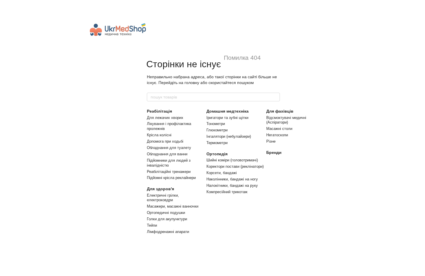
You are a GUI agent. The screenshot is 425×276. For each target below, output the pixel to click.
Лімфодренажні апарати (168, 232)
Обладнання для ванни (167, 154)
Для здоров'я (160, 189)
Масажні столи (279, 128)
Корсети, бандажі (221, 173)
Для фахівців (279, 111)
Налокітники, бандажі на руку (232, 185)
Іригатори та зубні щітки (227, 117)
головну (191, 82)
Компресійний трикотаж (226, 192)
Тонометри (215, 124)
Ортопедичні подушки (166, 212)
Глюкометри (217, 130)
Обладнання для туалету (169, 148)
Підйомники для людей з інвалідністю (169, 162)
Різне (271, 141)
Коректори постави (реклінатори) (235, 166)
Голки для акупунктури (167, 219)
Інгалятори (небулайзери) (228, 136)
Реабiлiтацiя (159, 111)
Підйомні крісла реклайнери (171, 178)
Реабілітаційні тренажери (169, 171)
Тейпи (152, 225)
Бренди (274, 152)
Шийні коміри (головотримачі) (232, 160)
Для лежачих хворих (165, 117)
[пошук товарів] (275, 97)
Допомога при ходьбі (165, 141)
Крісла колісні (159, 135)
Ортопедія (217, 154)
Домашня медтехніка (227, 111)
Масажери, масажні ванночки (172, 206)
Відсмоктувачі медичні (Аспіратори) (286, 120)
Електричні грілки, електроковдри (163, 197)
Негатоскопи (277, 135)
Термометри (217, 143)
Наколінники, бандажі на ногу (232, 179)
